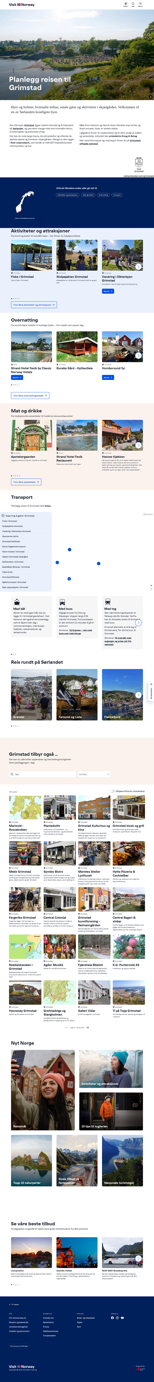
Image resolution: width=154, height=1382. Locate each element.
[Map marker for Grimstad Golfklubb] (98, 563)
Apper (80, 1322)
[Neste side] (87, 1027)
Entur (48, 505)
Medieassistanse (50, 1331)
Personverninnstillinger (19, 1346)
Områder (83, 774)
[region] (101, 552)
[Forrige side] (66, 1027)
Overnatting (103, 195)
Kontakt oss (48, 1317)
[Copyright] (151, 97)
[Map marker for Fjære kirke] (69, 549)
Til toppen (15, 1304)
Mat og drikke (88, 195)
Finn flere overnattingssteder (29, 395)
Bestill (106, 291)
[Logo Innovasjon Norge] (140, 1369)
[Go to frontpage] (25, 5)
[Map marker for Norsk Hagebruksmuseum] (57, 562)
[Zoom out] (151, 588)
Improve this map (30, 218)
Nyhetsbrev (48, 1322)
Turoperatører (49, 1335)
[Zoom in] (151, 585)
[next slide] (138, 266)
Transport (117, 195)
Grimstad (29, 125)
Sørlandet (18, 128)
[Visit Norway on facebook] (112, 1317)
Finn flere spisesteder (25, 481)
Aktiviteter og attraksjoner (68, 195)
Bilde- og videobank (86, 1317)
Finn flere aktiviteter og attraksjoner (32, 304)
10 (69, 579)
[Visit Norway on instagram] (117, 1317)
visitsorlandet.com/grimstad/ (139, 175)
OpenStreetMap (23, 218)
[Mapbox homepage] (148, 514)
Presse (46, 1326)
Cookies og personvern (19, 1331)
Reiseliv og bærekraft (18, 1322)
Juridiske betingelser (18, 1326)
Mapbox (17, 218)
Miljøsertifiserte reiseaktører (130, 791)
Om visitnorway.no (17, 1317)
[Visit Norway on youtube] (122, 1317)
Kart (79, 1326)
